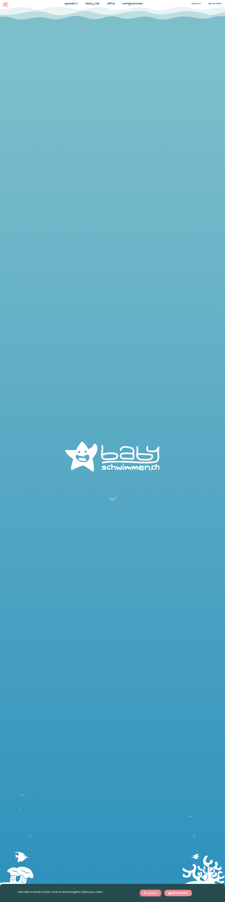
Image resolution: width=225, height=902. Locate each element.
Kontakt (196, 3)
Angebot (71, 4)
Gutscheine (215, 3)
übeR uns (92, 4)
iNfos (111, 4)
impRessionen (133, 4)
